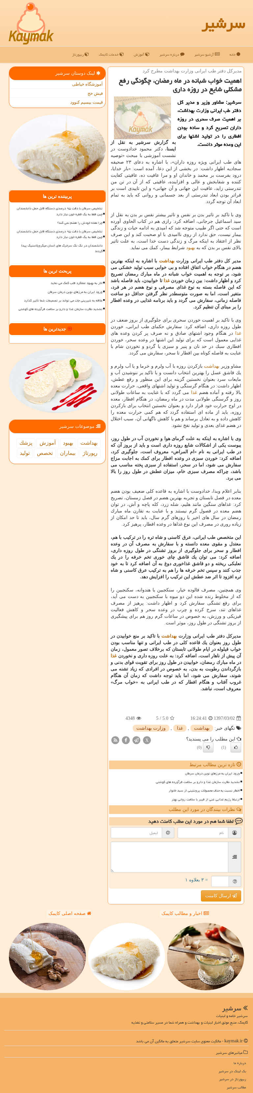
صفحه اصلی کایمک (67, 913)
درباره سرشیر (169, 54)
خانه (233, 54)
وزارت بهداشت (151, 728)
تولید (25, 453)
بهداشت (167, 260)
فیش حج (95, 93)
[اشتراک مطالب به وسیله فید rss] (115, 740)
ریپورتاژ (78, 54)
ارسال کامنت (218, 895)
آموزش (139, 54)
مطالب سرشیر (236, 1087)
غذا (167, 280)
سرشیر (223, 23)
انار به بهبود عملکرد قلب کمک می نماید (76, 283)
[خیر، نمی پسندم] (208, 747)
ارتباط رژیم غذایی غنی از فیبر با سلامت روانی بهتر (206, 799)
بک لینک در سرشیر (232, 1071)
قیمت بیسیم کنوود (86, 102)
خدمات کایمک (109, 54)
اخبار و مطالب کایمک (182, 913)
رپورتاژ (90, 453)
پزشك (25, 443)
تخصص (45, 453)
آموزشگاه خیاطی (87, 84)
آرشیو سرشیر (204, 54)
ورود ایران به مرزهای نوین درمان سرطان (212, 773)
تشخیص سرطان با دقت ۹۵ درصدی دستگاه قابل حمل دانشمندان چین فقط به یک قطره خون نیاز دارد (59, 211)
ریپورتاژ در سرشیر (232, 1079)
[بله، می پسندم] (236, 747)
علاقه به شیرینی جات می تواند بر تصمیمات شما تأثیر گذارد (63, 300)
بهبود (190, 247)
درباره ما (240, 1062)
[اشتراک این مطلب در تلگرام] (136, 740)
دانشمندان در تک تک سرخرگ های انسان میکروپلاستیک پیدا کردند (61, 248)
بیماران (67, 453)
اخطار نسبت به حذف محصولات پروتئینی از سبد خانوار (204, 790)
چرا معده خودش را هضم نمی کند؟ (79, 223)
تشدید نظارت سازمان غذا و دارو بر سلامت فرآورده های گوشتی (198, 782)
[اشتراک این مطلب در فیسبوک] (125, 740)
